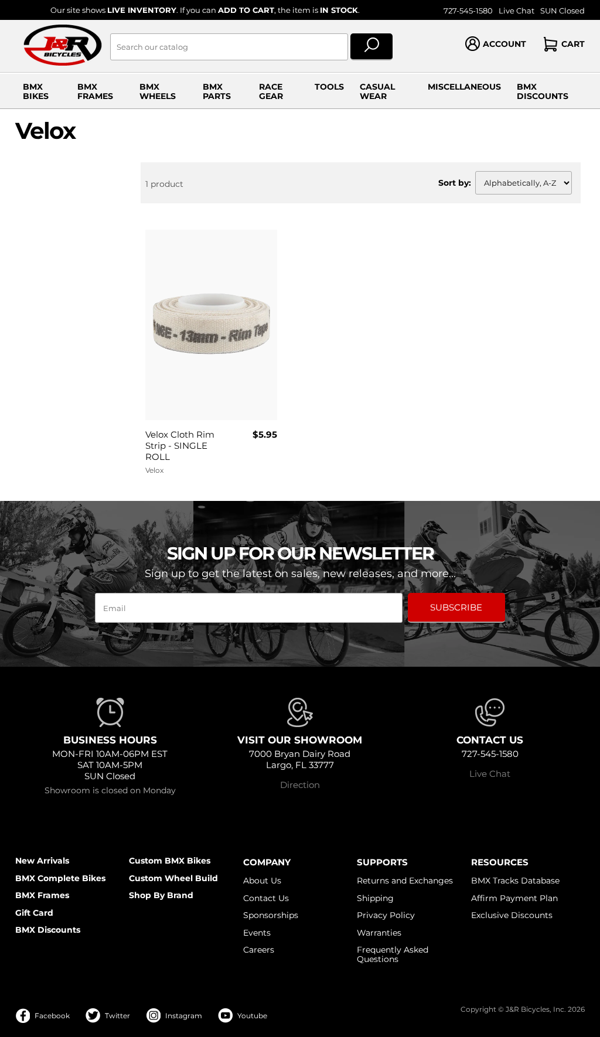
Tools (329, 86)
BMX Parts (217, 91)
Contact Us (266, 898)
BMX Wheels (157, 91)
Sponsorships (270, 915)
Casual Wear (377, 91)
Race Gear (271, 91)
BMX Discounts (542, 91)
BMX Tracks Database (515, 880)
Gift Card (34, 912)
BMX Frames (95, 91)
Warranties (379, 932)
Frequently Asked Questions (392, 954)
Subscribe (456, 607)
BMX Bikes (36, 91)
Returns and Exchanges (405, 880)
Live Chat (516, 10)
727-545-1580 (468, 10)
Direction (300, 784)
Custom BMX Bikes (169, 860)
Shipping (375, 898)
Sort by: (454, 182)
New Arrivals (42, 860)
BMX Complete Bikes (60, 878)
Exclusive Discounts (512, 915)
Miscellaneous (464, 86)
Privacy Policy (386, 915)
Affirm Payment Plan (514, 898)
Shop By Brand (161, 895)
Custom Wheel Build (173, 878)
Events (257, 932)
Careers (258, 949)
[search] (371, 46)
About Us (262, 880)
